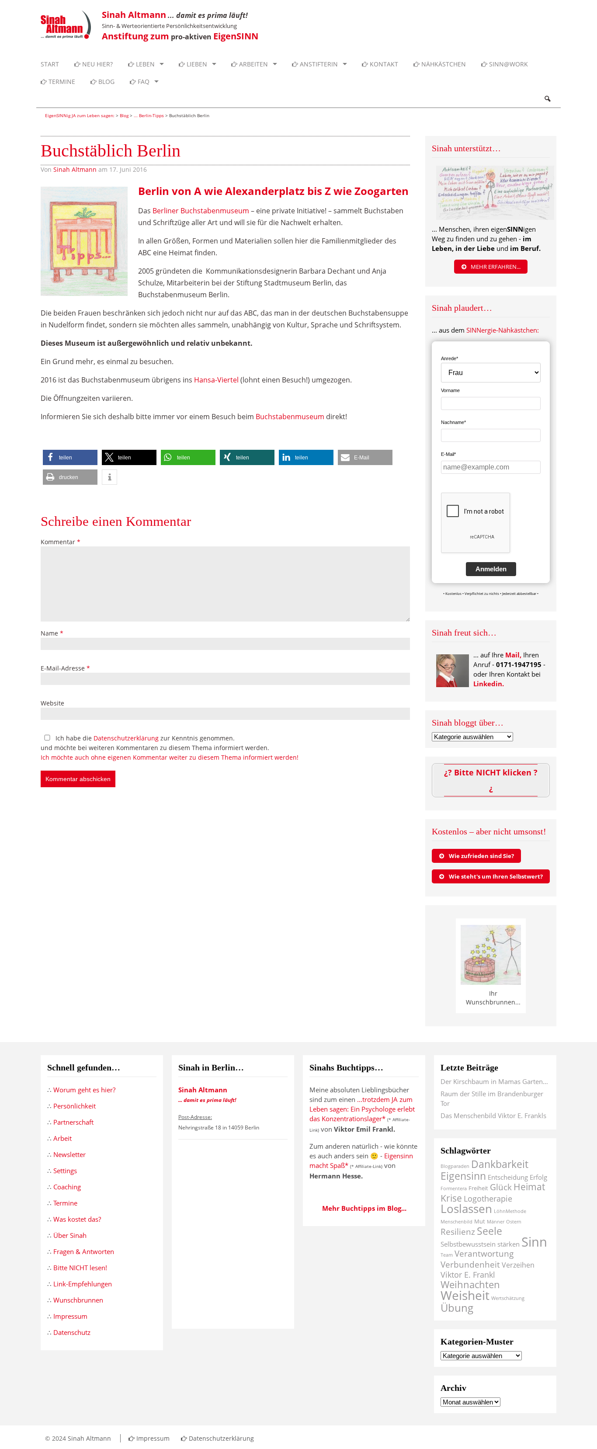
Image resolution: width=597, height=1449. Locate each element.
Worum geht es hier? (84, 1089)
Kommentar (60, 542)
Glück (501, 1186)
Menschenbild (456, 1222)
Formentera (454, 1188)
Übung (457, 1307)
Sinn (534, 1242)
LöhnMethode (510, 1211)
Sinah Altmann (75, 169)
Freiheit (478, 1188)
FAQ (142, 81)
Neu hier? (96, 64)
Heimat (529, 1186)
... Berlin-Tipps (149, 115)
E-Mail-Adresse (65, 668)
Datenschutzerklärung (126, 738)
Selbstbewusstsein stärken (480, 1244)
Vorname (450, 390)
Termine (61, 81)
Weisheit (465, 1295)
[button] (70, 457)
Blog (106, 81)
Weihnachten (470, 1284)
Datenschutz (71, 1332)
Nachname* (453, 422)
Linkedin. (488, 683)
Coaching (67, 1186)
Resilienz (458, 1231)
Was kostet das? (77, 1219)
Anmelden (491, 569)
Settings (65, 1170)
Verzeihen (518, 1265)
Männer (495, 1222)
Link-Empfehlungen (82, 1283)
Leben (144, 64)
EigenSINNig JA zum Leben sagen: (80, 115)
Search (547, 99)
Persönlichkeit (74, 1106)
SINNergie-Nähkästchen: (502, 330)
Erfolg (538, 1177)
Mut (479, 1221)
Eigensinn (463, 1176)
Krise (451, 1198)
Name (52, 633)
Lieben (196, 64)
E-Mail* (448, 454)
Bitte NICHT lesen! (80, 1267)
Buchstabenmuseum (290, 416)
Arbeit (62, 1138)
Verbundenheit (470, 1264)
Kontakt (383, 64)
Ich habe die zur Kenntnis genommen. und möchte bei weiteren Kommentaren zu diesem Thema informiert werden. (169, 747)
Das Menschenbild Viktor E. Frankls (493, 1115)
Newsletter (69, 1154)
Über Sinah (70, 1235)
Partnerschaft (73, 1122)
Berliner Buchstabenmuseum (201, 210)
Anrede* (449, 358)
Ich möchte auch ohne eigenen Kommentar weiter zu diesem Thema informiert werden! (169, 757)
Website (52, 703)
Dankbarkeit (499, 1164)
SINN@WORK (507, 64)
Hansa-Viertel (216, 380)
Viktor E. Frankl (468, 1274)
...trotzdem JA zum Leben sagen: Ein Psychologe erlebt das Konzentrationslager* (362, 1109)
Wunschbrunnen (78, 1300)
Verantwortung (484, 1253)
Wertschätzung (507, 1298)
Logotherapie (488, 1198)
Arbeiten (252, 64)
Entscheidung (508, 1177)
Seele (489, 1231)
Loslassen (466, 1208)
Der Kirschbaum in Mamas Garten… (494, 1081)
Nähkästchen (443, 64)
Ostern (513, 1222)
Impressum (70, 1316)
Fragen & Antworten (83, 1251)
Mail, (513, 654)
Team (447, 1255)
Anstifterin (318, 64)
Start (50, 64)
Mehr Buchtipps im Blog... (364, 1208)
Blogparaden (455, 1166)
